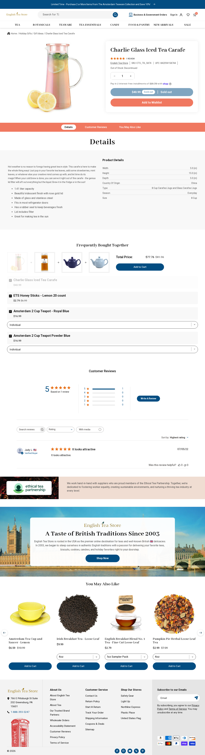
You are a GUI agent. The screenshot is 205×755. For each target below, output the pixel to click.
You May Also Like (130, 127)
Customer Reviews (96, 127)
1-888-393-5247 (20, 712)
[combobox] (60, 429)
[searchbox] (28, 429)
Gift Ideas (38, 33)
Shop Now (103, 558)
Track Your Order (94, 712)
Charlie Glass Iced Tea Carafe (60, 33)
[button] (195, 14)
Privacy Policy (57, 737)
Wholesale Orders (59, 720)
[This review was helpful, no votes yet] (179, 465)
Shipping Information (96, 718)
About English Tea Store (60, 697)
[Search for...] (115, 14)
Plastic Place (128, 712)
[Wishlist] (188, 14)
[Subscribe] (196, 698)
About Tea (55, 705)
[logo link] (22, 690)
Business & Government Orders (150, 14)
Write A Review (148, 398)
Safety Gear (127, 695)
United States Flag (131, 718)
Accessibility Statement (62, 726)
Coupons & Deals (94, 723)
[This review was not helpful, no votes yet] (185, 465)
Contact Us (91, 695)
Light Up (125, 701)
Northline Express (130, 707)
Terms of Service (59, 742)
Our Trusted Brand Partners (60, 712)
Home (14, 33)
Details (69, 127)
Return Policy (92, 701)
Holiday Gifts (25, 33)
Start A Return (93, 707)
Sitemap (89, 729)
